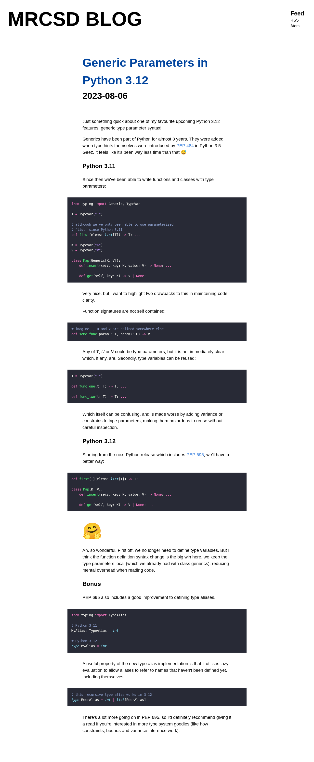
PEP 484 (185, 145)
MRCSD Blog (75, 19)
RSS (294, 20)
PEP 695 (195, 454)
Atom (295, 26)
